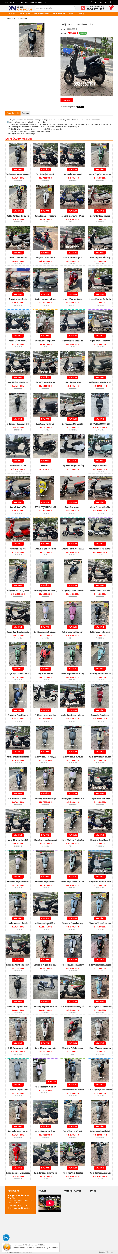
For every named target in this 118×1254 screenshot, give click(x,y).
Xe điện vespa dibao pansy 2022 (18, 424)
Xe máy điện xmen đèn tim (18, 299)
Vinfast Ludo (45, 465)
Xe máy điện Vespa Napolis (72, 299)
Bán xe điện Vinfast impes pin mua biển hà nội (72, 1049)
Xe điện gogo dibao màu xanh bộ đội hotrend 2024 (45, 591)
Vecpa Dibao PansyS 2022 (72, 1131)
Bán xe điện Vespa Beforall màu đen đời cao (45, 966)
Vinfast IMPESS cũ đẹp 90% (100, 507)
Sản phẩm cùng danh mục (18, 138)
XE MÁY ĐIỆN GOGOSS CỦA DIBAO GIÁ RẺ (100, 425)
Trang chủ (12, 18)
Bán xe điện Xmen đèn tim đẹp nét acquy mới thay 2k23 (45, 1132)
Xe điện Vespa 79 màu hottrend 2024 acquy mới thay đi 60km (100, 175)
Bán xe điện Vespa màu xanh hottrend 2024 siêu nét (45, 882)
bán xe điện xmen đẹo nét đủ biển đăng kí (18, 841)
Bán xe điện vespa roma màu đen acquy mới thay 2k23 (100, 1090)
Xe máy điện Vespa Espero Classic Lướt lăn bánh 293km (100, 716)
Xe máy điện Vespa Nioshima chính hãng (18, 716)
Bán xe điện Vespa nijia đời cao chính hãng (18, 1007)
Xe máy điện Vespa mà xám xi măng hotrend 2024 (17, 1090)
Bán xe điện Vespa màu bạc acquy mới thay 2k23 (18, 1132)
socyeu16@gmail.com (38, 2)
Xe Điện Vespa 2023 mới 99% (72, 424)
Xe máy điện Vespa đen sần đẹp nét (100, 300)
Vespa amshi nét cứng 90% (72, 257)
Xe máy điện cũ (59, 14)
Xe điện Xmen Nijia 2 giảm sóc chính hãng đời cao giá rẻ (18, 633)
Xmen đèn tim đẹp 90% (18, 507)
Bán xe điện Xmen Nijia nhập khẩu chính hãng (73, 1174)
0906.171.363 (18, 2)
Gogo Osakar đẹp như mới (45, 424)
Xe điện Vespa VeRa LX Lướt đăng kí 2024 (73, 758)
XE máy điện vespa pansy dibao (100, 1048)
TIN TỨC (71, 14)
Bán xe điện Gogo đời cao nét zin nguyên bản (45, 1007)
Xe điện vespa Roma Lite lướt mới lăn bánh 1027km (100, 1132)
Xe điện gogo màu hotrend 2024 (72, 798)
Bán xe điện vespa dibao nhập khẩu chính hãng (45, 799)
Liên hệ (81, 14)
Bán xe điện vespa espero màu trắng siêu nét (45, 1049)
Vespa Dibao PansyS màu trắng (73, 465)
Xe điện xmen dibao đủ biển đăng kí (100, 591)
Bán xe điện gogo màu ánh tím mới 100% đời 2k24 (45, 1087)
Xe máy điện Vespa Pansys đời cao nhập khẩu (100, 674)
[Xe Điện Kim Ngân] (20, 8)
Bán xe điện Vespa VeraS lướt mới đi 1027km (100, 1174)
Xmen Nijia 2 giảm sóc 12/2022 (73, 548)
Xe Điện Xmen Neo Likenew (45, 382)
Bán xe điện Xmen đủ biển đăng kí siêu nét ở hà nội (73, 841)
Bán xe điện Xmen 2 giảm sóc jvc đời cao (18, 966)
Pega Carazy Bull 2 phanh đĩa (72, 340)
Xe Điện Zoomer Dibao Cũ (18, 340)
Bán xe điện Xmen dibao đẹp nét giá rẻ (45, 841)
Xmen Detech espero (72, 507)
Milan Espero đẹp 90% (18, 548)
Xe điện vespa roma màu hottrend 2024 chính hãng (45, 674)
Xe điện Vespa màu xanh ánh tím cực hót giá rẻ (72, 882)
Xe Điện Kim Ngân (25, 1252)
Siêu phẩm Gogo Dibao (73, 382)
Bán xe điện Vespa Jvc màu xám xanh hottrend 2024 (100, 758)
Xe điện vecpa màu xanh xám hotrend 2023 (45, 300)
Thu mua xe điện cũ (41, 14)
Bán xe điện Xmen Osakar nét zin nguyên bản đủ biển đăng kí (45, 1174)
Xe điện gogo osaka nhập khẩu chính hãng (45, 716)
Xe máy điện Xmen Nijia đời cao (73, 216)
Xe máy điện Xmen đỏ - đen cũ (45, 257)
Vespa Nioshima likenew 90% (100, 340)
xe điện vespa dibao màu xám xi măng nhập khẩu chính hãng (100, 882)
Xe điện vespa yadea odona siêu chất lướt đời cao (72, 591)
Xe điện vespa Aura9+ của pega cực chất (45, 633)
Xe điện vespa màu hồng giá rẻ (72, 632)
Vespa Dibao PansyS (100, 465)
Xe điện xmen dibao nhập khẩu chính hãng (18, 758)
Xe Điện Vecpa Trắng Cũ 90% (45, 340)
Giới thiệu (11, 14)
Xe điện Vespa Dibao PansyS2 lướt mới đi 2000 (45, 758)
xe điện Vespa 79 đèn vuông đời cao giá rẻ (100, 966)
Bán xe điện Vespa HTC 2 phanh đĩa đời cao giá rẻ (73, 966)
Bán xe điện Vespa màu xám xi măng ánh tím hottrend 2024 (18, 882)
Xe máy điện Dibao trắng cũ (100, 216)
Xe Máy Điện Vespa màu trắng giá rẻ (45, 217)
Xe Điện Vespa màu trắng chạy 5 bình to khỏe (100, 258)
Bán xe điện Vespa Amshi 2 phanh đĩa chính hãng (18, 799)
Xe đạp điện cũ (24, 14)
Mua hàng (66, 100)
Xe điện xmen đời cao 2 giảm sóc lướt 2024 (18, 591)
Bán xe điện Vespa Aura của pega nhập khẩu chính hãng (18, 1174)
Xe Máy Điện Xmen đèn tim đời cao (18, 217)
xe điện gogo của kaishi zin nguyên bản (18, 924)
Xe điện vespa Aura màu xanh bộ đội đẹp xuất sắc (17, 674)
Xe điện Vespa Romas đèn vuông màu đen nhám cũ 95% (18, 175)
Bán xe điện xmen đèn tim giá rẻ (72, 1006)
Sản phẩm (23, 18)
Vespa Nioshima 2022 (18, 465)
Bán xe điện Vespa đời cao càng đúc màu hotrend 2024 (100, 924)
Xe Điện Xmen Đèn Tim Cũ (18, 257)
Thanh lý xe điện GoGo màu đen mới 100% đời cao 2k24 (73, 1090)
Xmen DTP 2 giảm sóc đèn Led (45, 548)
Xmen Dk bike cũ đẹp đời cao (18, 382)
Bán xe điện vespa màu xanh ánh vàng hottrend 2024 (100, 1007)
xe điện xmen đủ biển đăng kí (100, 798)
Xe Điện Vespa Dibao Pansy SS (100, 382)
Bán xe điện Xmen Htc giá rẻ (100, 840)
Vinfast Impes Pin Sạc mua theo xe (100, 549)
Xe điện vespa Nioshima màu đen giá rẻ (100, 633)
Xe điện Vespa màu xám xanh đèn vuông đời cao (18, 1049)
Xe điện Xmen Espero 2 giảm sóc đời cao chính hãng (72, 716)
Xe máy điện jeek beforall (45, 174)
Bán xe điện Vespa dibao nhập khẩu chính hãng (72, 924)
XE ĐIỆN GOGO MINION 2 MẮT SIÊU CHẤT (45, 508)
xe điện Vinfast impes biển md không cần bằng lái (45, 924)
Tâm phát (109, 1252)
